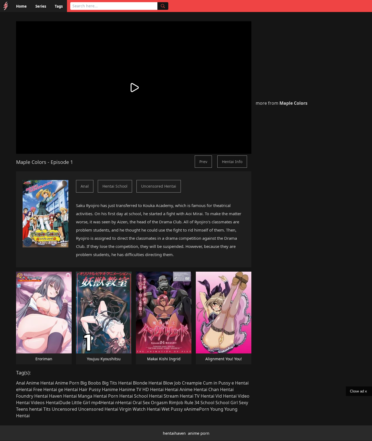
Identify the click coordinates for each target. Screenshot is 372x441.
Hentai (157, 389)
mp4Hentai (102, 403)
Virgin (125, 409)
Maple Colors (31, 162)
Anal (85, 186)
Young (216, 409)
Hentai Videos (30, 403)
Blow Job (172, 383)
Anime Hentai (40, 383)
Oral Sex (141, 403)
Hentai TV (190, 396)
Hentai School (114, 186)
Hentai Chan (206, 389)
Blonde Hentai (147, 383)
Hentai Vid (211, 396)
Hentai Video (236, 396)
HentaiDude (58, 403)
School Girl (226, 403)
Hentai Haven (48, 396)
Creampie (192, 383)
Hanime (110, 389)
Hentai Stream (164, 396)
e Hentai (240, 383)
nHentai (123, 403)
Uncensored (64, 409)
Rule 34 (191, 403)
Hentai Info (232, 161)
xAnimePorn (196, 409)
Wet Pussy (172, 409)
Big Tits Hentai (117, 383)
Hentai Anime (179, 389)
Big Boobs (90, 383)
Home (21, 6)
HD (145, 389)
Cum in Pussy (216, 383)
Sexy (243, 403)
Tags (59, 6)
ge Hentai (68, 389)
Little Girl (81, 403)
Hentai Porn (105, 396)
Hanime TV (130, 389)
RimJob (176, 403)
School (207, 403)
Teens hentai (29, 409)
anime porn (198, 433)
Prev (203, 161)
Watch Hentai (146, 409)
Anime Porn (67, 383)
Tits (47, 409)
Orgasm (159, 403)
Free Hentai (45, 389)
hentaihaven (174, 433)
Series (40, 6)
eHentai (24, 389)
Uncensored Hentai (158, 186)
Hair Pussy (90, 389)
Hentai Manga (77, 396)
